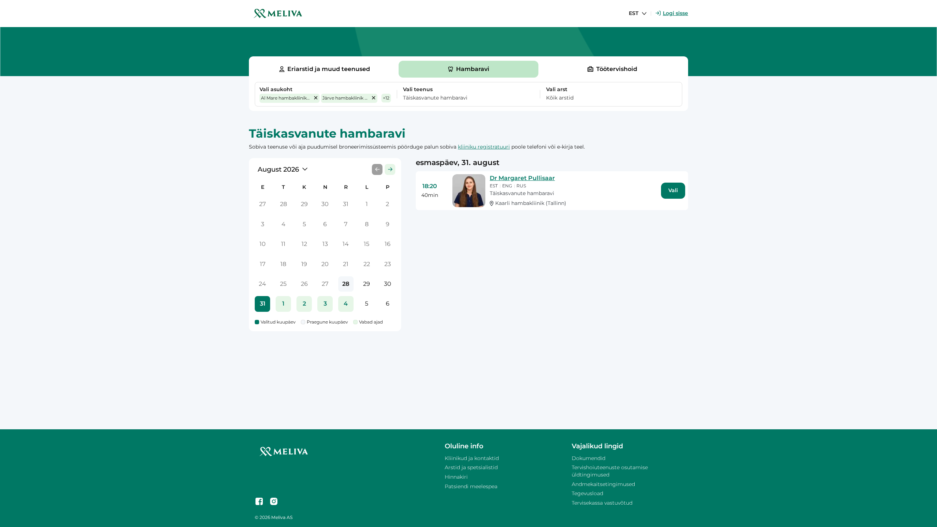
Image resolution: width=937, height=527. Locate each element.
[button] (315, 98)
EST (633, 13)
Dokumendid (588, 458)
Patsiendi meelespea (471, 486)
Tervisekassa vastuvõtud (602, 503)
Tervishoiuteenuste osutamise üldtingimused (610, 471)
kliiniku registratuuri (484, 146)
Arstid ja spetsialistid (471, 467)
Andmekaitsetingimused (603, 484)
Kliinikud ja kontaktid (472, 458)
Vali (673, 190)
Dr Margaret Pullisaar (522, 178)
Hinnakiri (456, 477)
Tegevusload (587, 493)
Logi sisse (675, 13)
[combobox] (464, 98)
